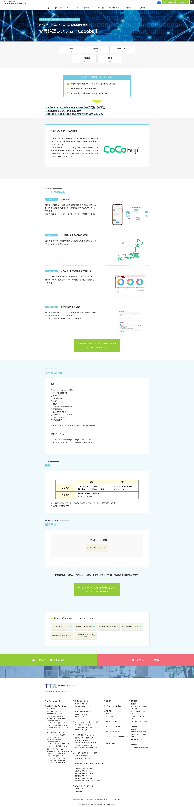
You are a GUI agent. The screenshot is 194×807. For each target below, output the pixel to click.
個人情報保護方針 (78, 799)
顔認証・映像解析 (80, 706)
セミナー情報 (100, 8)
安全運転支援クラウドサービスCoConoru (84, 635)
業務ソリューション (81, 717)
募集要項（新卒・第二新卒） (139, 732)
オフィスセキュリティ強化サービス (85, 743)
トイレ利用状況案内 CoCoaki (84, 773)
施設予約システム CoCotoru (83, 771)
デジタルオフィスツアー (54, 711)
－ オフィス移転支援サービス (55, 737)
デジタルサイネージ (81, 704)
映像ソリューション (82, 701)
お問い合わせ (182, 2)
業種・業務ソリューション (84, 711)
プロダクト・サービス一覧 (84, 786)
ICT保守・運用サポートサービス (86, 753)
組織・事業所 (135, 709)
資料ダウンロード (114, 8)
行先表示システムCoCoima (84, 626)
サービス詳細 (84, 58)
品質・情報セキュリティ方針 (139, 721)
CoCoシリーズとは (60, 626)
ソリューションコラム (113, 706)
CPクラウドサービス (81, 730)
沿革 (132, 714)
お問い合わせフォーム (113, 731)
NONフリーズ (79, 789)
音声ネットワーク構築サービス (84, 738)
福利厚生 (133, 737)
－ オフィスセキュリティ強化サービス (58, 744)
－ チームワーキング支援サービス (57, 718)
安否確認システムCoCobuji (95, 548)
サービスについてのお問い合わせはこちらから (97, 345)
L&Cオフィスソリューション (58, 8)
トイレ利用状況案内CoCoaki (130, 626)
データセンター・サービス (83, 725)
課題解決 (97, 48)
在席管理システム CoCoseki (83, 778)
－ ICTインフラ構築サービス (55, 756)
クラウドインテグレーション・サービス (87, 727)
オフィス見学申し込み (169, 2)
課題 (71, 48)
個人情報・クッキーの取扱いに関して (98, 799)
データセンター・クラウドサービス (87, 722)
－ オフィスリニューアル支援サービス (58, 735)
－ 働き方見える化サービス (55, 716)
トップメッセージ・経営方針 (139, 706)
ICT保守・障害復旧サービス (83, 756)
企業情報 (142, 8)
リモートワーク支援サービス (83, 745)
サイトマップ (118, 799)
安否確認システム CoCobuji (83, 776)
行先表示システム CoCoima (83, 768)
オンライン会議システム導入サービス (86, 748)
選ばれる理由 (51, 709)
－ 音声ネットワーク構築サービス (57, 754)
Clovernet (78, 791)
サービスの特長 (122, 48)
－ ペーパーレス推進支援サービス (57, 725)
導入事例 (86, 8)
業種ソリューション (81, 714)
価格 (110, 58)
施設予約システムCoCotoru (107, 626)
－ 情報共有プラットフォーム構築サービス (59, 751)
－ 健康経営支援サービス (54, 721)
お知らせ (108, 714)
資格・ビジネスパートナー (138, 711)
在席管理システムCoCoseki (60, 635)
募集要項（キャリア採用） (138, 734)
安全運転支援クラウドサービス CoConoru (87, 781)
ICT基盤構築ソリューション (84, 735)
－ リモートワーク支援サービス (56, 723)
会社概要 (133, 704)
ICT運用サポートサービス (82, 758)
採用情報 (128, 8)
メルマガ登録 (110, 743)
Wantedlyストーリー (137, 739)
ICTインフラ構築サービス (82, 740)
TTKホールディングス (137, 716)
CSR (132, 719)
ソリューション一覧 (72, 8)
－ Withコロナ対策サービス (55, 739)
